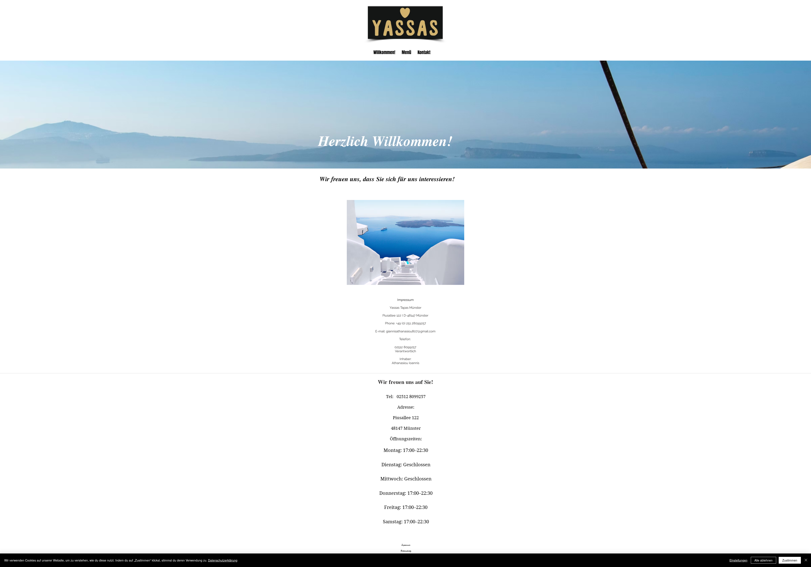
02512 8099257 (405, 347)
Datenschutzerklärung (222, 560)
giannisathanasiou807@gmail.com (410, 331)
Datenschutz (405, 550)
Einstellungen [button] (738, 560)
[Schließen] (805, 560)
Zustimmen (789, 560)
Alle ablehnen (763, 560)
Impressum (405, 545)
